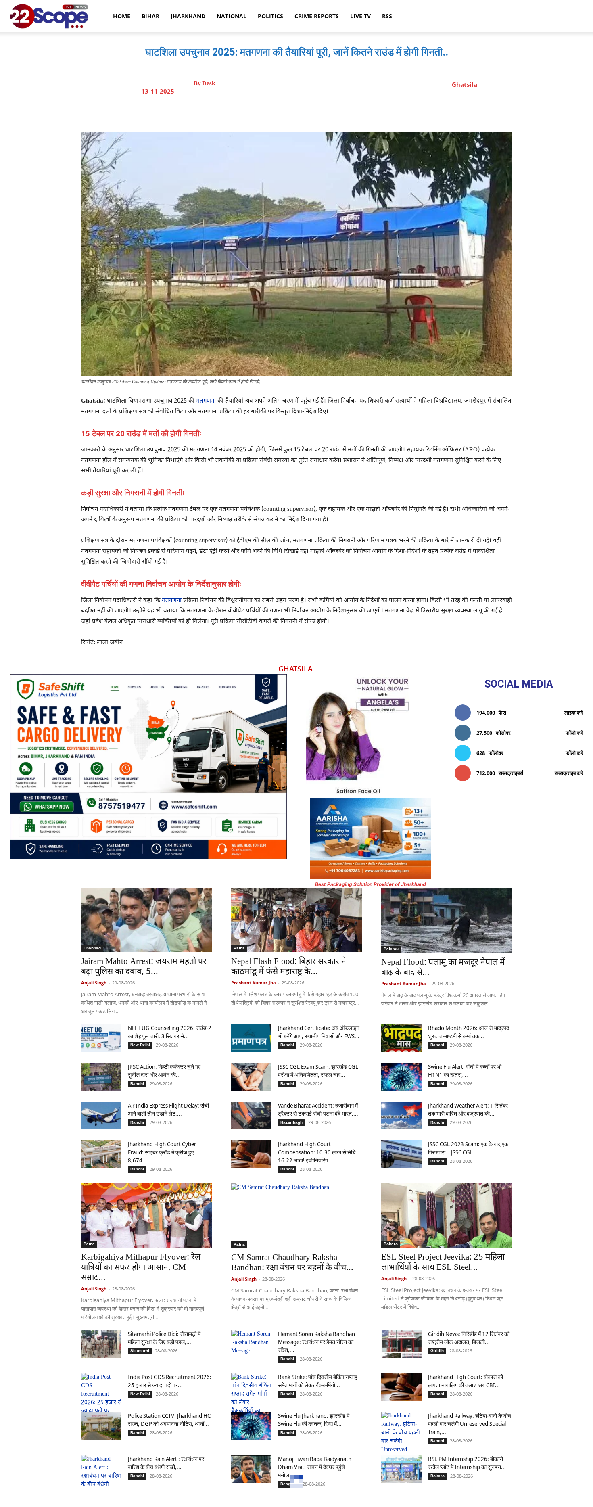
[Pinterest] (323, 112)
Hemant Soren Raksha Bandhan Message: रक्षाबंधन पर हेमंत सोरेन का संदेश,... (316, 1342)
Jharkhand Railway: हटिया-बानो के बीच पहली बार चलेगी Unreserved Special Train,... (469, 1424)
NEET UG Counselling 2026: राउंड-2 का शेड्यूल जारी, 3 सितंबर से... (169, 1032)
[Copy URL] (360, 112)
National (231, 16)
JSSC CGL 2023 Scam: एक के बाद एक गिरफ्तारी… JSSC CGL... (468, 1148)
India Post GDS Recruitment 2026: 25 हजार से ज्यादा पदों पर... (169, 1381)
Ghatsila (464, 84)
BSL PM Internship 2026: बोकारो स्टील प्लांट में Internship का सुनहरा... (467, 1463)
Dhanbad (92, 948)
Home (121, 16)
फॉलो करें (574, 732)
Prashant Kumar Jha (253, 983)
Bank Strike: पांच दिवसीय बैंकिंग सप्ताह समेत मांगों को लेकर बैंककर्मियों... (317, 1381)
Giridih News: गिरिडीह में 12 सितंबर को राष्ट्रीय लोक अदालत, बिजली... (468, 1338)
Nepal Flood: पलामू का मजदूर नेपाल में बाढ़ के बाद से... (443, 967)
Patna (239, 948)
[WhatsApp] (341, 112)
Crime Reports (316, 16)
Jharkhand (188, 16)
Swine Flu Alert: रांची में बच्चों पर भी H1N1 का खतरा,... (464, 1071)
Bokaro (391, 1244)
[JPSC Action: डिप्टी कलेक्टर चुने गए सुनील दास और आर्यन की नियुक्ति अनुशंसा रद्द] (101, 1077)
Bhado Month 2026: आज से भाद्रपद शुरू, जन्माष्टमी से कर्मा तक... (468, 1032)
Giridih (437, 1350)
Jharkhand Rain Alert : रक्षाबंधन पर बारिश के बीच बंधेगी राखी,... (166, 1463)
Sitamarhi (139, 1350)
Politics (270, 16)
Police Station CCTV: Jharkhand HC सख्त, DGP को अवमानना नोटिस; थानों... (169, 1420)
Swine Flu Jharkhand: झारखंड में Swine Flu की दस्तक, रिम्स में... (313, 1420)
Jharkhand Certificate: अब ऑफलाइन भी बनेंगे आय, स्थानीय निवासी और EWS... (318, 1032)
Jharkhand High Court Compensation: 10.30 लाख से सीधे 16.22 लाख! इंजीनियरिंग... (316, 1152)
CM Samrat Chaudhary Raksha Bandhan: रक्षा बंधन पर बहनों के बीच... (292, 1263)
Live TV (360, 16)
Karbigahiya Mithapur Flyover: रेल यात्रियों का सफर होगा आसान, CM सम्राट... (140, 1267)
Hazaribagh (291, 1122)
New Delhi (140, 1045)
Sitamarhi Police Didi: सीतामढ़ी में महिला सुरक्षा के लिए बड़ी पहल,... (164, 1338)
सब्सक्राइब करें (569, 773)
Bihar (150, 16)
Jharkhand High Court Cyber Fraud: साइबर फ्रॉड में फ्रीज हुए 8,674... (162, 1152)
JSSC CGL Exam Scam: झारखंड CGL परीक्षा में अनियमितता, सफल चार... (318, 1071)
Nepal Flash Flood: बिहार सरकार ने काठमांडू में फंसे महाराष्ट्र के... (288, 967)
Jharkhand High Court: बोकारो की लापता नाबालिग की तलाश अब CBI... (465, 1381)
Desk (208, 83)
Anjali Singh (93, 983)
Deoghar (288, 1484)
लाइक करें (573, 712)
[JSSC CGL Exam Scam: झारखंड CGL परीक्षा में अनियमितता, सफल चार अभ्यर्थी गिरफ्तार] (251, 1077)
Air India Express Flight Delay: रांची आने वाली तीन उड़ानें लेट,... (168, 1109)
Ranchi (287, 1045)
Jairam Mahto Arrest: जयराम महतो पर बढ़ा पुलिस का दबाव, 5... (144, 967)
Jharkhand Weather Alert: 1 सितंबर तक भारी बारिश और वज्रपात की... (468, 1109)
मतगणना (206, 401)
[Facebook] (286, 112)
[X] (304, 112)
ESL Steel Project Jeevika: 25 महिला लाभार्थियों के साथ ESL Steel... (443, 1262)
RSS (387, 16)
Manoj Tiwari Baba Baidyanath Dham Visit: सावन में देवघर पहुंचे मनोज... (314, 1467)
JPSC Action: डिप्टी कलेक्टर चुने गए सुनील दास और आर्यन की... (164, 1071)
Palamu (391, 949)
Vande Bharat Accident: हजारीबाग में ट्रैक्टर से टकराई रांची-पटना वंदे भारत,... (318, 1109)
